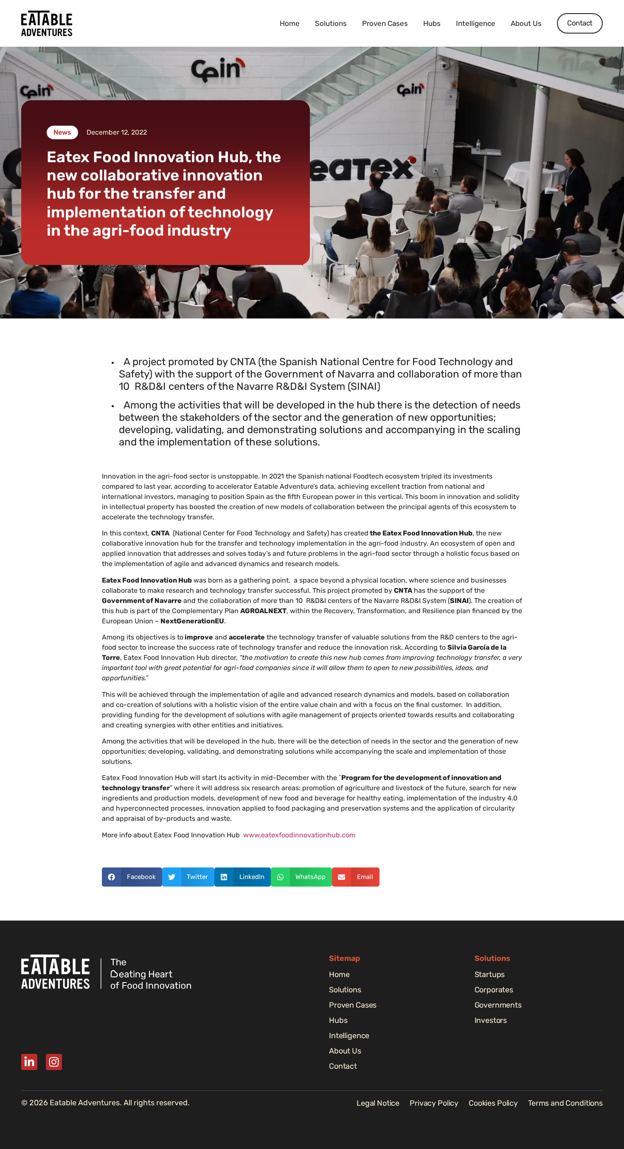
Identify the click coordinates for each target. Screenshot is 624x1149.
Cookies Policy (493, 1103)
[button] (132, 877)
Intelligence (475, 23)
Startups (490, 974)
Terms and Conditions (565, 1103)
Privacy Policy (434, 1103)
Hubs (432, 23)
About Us (526, 23)
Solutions (331, 23)
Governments (498, 1005)
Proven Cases (385, 23)
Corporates (494, 990)
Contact (343, 1066)
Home (290, 23)
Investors (491, 1020)
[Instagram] (54, 1062)
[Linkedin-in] (29, 1062)
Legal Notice (378, 1103)
